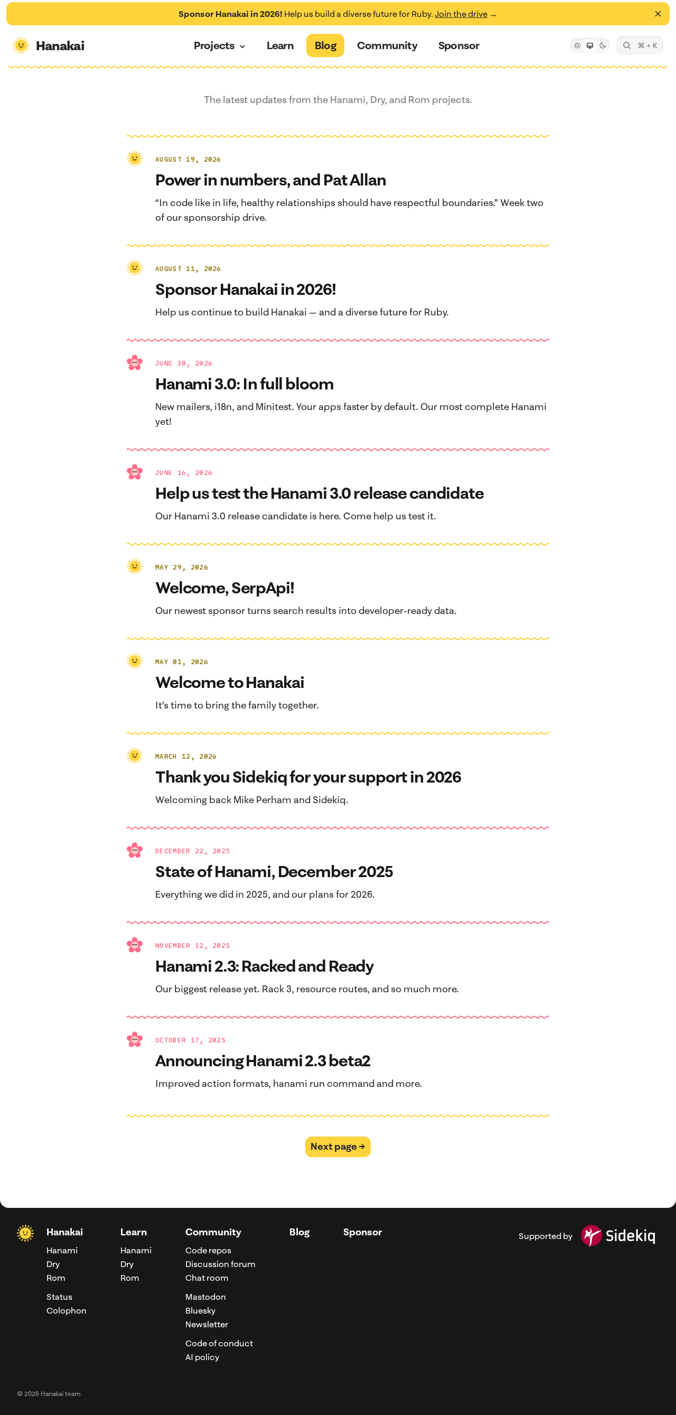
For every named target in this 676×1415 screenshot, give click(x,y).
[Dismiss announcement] (658, 13)
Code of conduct (219, 1343)
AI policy (202, 1357)
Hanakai (64, 1232)
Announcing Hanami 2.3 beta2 (262, 1060)
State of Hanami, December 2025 (274, 871)
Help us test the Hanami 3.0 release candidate (319, 493)
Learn (133, 1232)
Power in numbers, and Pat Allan (270, 180)
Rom (55, 1277)
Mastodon (205, 1296)
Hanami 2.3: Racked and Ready (264, 966)
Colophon (66, 1310)
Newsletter (206, 1324)
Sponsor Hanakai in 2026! (245, 289)
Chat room (207, 1277)
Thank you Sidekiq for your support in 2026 (308, 777)
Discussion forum (220, 1264)
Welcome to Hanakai (229, 682)
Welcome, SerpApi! (224, 588)
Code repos (208, 1250)
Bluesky (200, 1310)
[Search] (639, 45)
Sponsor (362, 1232)
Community (213, 1232)
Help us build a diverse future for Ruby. (338, 13)
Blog (299, 1232)
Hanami (62, 1250)
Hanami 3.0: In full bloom (244, 384)
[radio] (577, 45)
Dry (53, 1264)
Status (59, 1296)
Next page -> (338, 1146)
